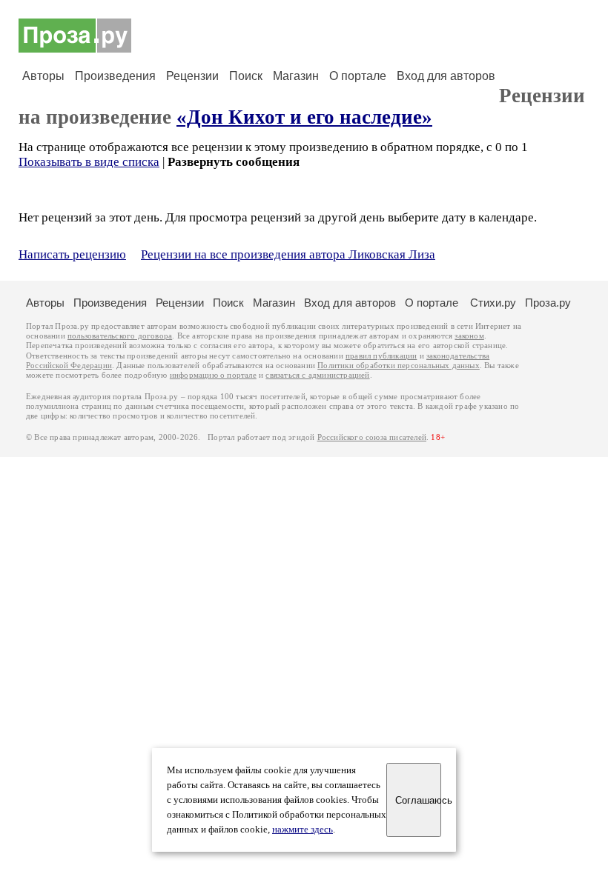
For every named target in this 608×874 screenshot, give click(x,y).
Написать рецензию (72, 254)
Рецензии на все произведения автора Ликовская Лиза (288, 254)
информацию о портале (213, 375)
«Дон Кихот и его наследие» (304, 117)
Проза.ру (548, 302)
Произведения (115, 76)
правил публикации (381, 356)
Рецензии (192, 76)
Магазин (296, 76)
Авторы (43, 76)
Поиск (245, 76)
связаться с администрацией (317, 375)
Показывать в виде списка (89, 162)
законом (469, 336)
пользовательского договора (119, 336)
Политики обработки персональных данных (398, 365)
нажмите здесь (302, 829)
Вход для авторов (446, 76)
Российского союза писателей (371, 437)
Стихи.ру (493, 302)
